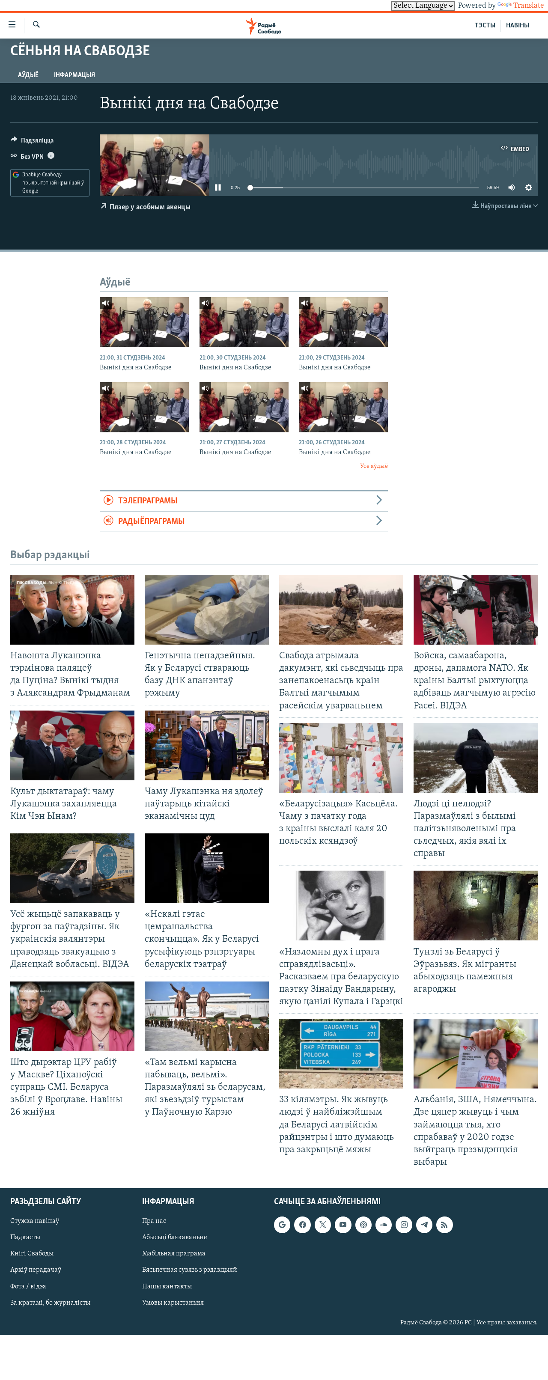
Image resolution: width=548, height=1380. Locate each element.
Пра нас (154, 1221)
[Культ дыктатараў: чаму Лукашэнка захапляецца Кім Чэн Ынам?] (72, 745)
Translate (528, 6)
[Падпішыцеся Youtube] (343, 1224)
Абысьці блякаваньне (174, 1237)
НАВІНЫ (517, 25)
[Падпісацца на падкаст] (363, 1224)
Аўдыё (28, 75)
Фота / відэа (28, 1286)
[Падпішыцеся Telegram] (424, 1224)
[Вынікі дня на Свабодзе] (144, 322)
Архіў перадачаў (35, 1270)
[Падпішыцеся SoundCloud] (383, 1224)
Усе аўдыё (374, 466)
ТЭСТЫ (485, 25)
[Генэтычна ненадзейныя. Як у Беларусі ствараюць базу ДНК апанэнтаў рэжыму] (207, 610)
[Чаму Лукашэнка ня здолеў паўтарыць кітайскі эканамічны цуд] (207, 745)
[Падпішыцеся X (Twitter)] (323, 1224)
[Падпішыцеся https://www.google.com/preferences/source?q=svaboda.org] (282, 1224)
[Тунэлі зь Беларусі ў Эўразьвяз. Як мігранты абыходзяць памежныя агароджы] (476, 905)
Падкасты (25, 1237)
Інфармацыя (74, 75)
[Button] (32, 142)
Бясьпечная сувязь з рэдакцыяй (189, 1270)
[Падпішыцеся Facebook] (302, 1224)
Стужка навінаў (34, 1221)
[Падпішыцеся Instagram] (404, 1224)
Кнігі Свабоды (32, 1253)
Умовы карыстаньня (173, 1303)
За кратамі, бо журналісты (50, 1303)
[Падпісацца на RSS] (444, 1224)
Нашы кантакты (167, 1286)
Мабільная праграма (174, 1253)
